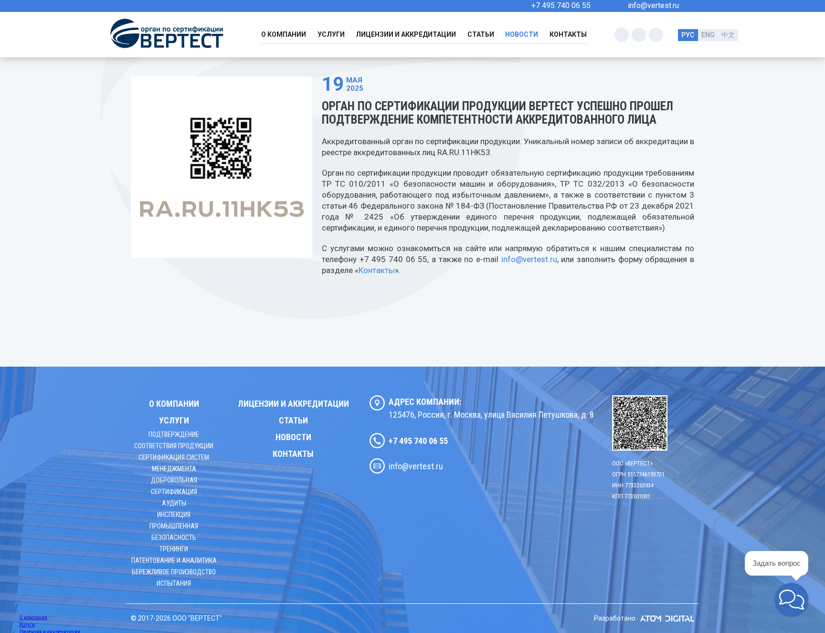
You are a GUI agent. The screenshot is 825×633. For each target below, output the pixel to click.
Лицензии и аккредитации (406, 34)
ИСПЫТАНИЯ (174, 583)
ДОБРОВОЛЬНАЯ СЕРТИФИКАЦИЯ (174, 486)
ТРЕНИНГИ (173, 549)
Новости (521, 34)
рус (687, 35)
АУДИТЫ (174, 503)
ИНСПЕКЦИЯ (173, 514)
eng (708, 35)
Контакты (568, 34)
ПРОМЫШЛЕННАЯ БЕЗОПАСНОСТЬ (173, 531)
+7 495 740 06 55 (561, 5)
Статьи (480, 34)
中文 (728, 35)
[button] (791, 599)
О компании (283, 34)
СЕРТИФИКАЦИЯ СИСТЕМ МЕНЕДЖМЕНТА (173, 463)
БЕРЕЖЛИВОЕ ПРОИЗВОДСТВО (174, 572)
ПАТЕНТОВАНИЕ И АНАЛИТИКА (174, 560)
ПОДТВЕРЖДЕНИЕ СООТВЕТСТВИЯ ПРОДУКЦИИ (173, 440)
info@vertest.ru (653, 5)
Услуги (331, 34)
